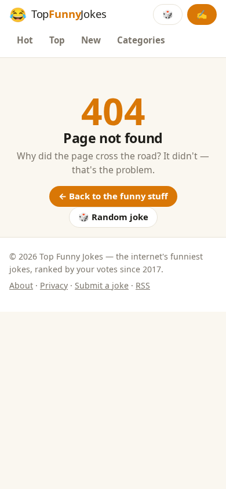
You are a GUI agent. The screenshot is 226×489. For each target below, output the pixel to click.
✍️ (201, 14)
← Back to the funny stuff (113, 196)
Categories (141, 40)
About (21, 285)
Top (57, 40)
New (91, 40)
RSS (143, 285)
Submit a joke (102, 285)
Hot (25, 40)
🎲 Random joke (113, 216)
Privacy (54, 285)
